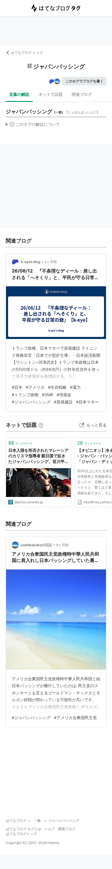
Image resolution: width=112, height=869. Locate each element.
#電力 (75, 387)
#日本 (17, 387)
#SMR (47, 394)
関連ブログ (82, 94)
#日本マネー (87, 401)
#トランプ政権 (25, 394)
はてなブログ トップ (27, 52)
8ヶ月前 (62, 545)
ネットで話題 (50, 94)
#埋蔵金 (64, 394)
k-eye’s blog (30, 262)
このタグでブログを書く (84, 81)
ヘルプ (50, 829)
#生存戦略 (57, 387)
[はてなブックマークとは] (40, 425)
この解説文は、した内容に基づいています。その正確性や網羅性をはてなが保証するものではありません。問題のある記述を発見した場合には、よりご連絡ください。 (33, 125)
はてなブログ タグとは (23, 829)
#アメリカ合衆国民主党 (75, 717)
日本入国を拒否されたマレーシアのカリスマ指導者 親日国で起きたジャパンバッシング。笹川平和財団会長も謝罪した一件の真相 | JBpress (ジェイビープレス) (38, 456)
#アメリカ (35, 387)
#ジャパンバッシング (31, 401)
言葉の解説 (19, 94)
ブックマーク (20, 443)
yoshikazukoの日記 (36, 545)
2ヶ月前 (51, 262)
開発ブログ (67, 829)
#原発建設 (63, 401)
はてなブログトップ (21, 834)
